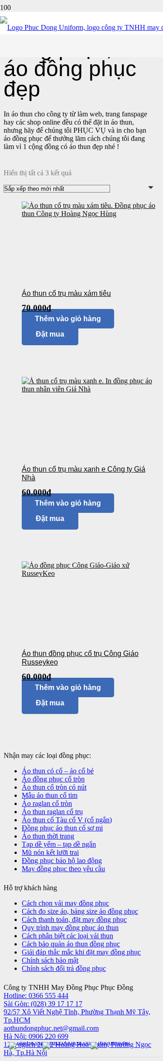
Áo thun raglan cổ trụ (52, 811)
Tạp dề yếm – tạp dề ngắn (59, 844)
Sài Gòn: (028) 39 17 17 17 (43, 1004)
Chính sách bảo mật (50, 960)
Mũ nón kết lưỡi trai (50, 852)
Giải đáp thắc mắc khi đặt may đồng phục (81, 952)
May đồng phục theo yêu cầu (63, 869)
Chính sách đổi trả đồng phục (64, 968)
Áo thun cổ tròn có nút (54, 787)
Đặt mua (50, 703)
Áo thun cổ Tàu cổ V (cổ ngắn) (67, 820)
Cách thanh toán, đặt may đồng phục (74, 919)
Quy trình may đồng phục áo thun (70, 927)
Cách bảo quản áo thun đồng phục (71, 944)
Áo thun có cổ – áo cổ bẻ (58, 771)
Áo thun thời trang (48, 836)
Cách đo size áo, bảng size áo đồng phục (80, 911)
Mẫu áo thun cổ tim (49, 795)
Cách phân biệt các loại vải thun (67, 936)
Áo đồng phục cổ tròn (53, 779)
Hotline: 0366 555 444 (36, 995)
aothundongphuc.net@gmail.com (51, 1028)
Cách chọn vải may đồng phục (65, 903)
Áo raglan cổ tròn (47, 803)
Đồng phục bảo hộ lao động (62, 860)
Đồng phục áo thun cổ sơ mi (62, 828)
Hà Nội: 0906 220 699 (36, 1036)
